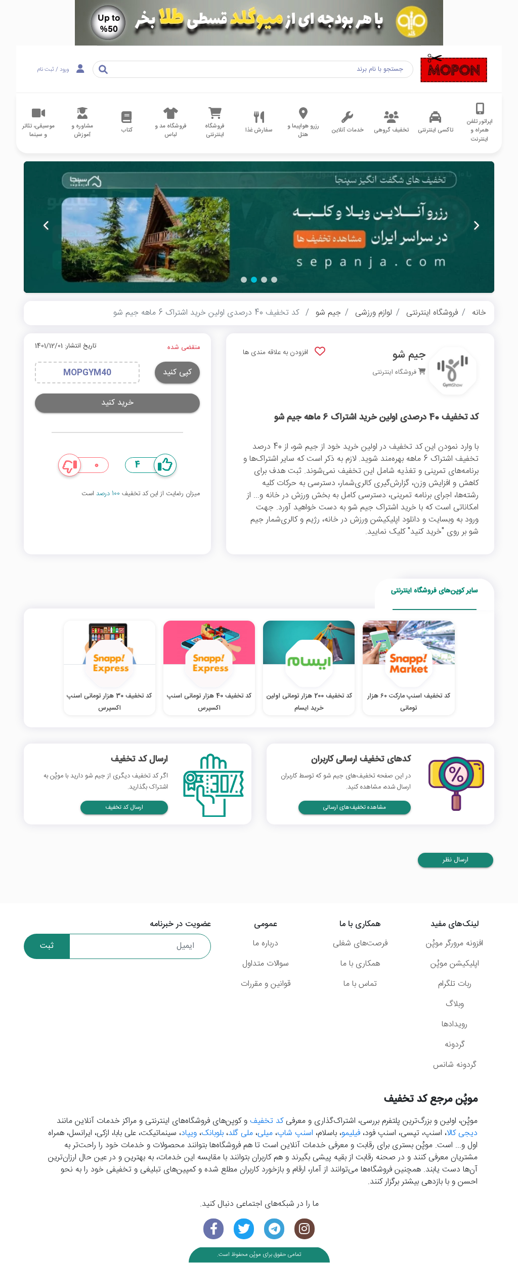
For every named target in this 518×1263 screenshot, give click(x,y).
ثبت (47, 946)
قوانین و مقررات (265, 984)
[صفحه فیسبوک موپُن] (213, 1228)
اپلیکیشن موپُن (454, 964)
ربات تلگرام (454, 984)
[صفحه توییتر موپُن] (244, 1228)
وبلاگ (455, 1004)
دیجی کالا (462, 1133)
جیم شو (328, 313)
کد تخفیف (266, 1121)
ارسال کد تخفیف (124, 807)
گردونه (455, 1045)
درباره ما (265, 943)
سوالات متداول (265, 964)
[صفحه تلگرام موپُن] (274, 1228)
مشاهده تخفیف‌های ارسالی (354, 807)
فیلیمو (350, 1133)
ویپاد (189, 1133)
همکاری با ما (360, 964)
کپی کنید (177, 372)
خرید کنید (117, 403)
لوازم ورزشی (373, 313)
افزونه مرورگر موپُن (454, 943)
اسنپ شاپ (295, 1133)
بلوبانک (212, 1133)
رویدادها (454, 1024)
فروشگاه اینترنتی (432, 313)
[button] (274, 280)
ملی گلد (240, 1133)
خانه (479, 313)
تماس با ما (360, 984)
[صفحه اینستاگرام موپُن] (304, 1228)
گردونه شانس (455, 1065)
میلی (265, 1133)
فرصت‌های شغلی (360, 943)
